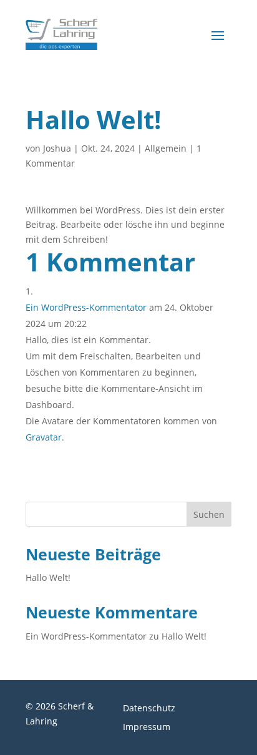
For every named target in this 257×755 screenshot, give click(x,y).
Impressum (146, 728)
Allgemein (166, 148)
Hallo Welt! (48, 577)
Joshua (57, 148)
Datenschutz (149, 709)
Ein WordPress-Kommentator (86, 307)
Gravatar (44, 437)
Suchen (209, 514)
